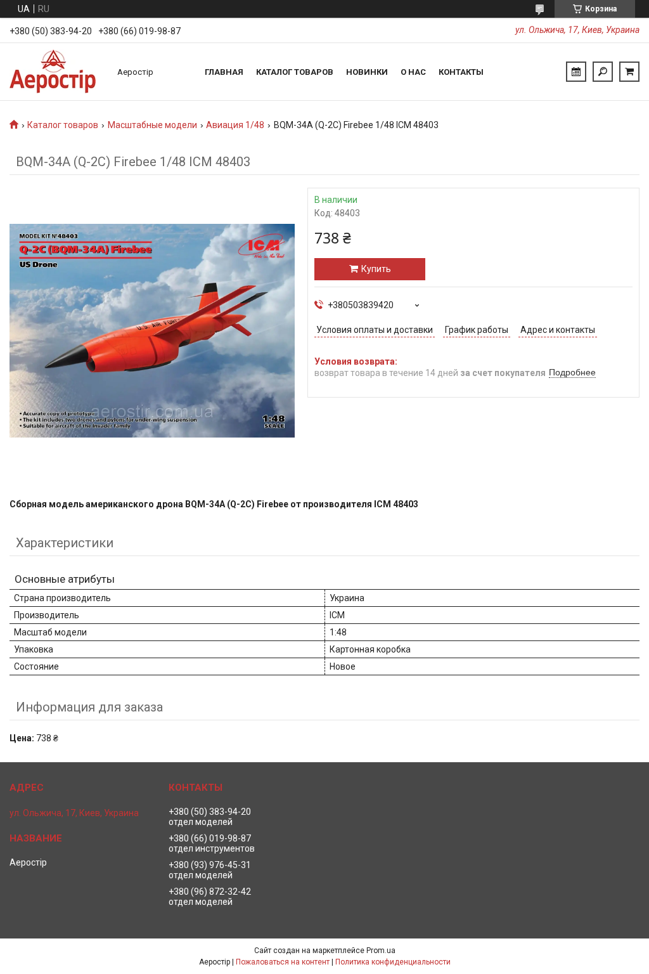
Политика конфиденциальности (393, 962)
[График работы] (576, 72)
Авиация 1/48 (235, 125)
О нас (413, 72)
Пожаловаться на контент (283, 962)
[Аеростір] (57, 71)
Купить (376, 269)
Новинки (367, 72)
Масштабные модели (152, 125)
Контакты (461, 72)
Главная (224, 72)
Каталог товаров (294, 72)
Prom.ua (380, 950)
